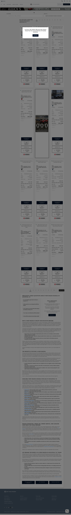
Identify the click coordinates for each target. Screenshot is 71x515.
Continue (35, 35)
